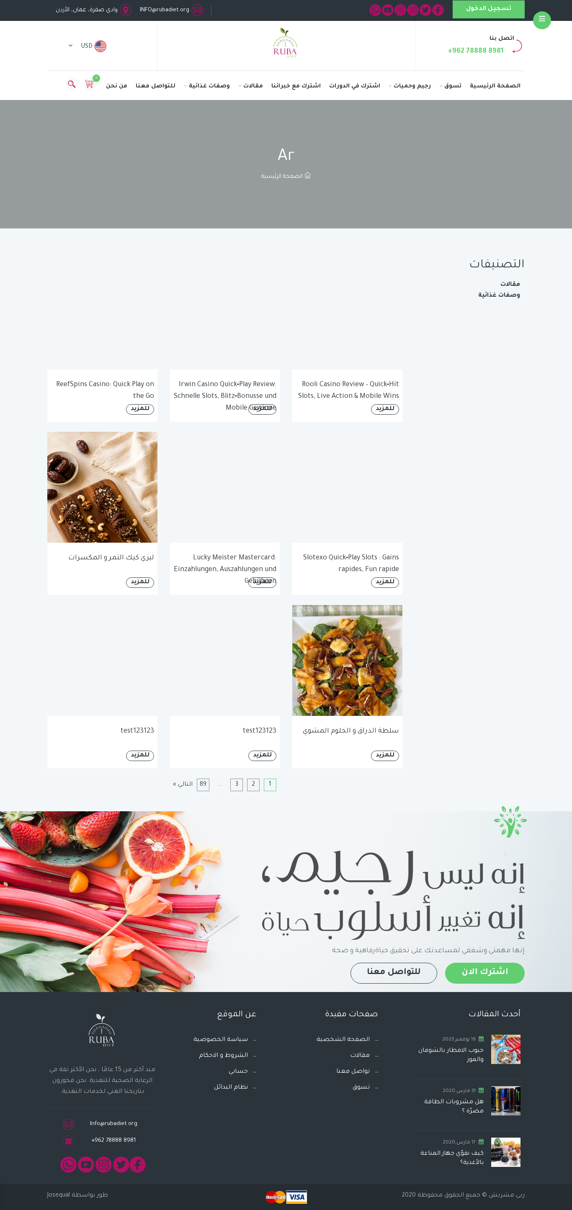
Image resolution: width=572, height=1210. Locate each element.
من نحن (116, 86)
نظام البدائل (231, 1087)
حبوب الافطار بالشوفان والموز (451, 1056)
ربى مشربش (506, 1195)
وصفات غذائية (209, 86)
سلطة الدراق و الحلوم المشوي (351, 731)
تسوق (452, 86)
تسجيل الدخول (488, 9)
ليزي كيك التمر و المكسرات (111, 558)
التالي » (183, 785)
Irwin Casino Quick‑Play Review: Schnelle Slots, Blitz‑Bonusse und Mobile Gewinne (225, 396)
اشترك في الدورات (354, 86)
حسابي (238, 1072)
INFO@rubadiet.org (164, 10)
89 (203, 785)
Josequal (58, 1195)
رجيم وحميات (412, 86)
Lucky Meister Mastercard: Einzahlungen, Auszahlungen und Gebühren (225, 569)
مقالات (253, 86)
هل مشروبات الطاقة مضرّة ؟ (454, 1107)
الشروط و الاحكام (223, 1056)
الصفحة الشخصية (343, 1040)
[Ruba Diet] (285, 44)
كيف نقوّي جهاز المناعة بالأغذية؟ (452, 1158)
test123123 (259, 731)
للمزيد (385, 409)
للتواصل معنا (155, 86)
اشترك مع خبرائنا (296, 86)
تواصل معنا (353, 1072)
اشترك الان (484, 972)
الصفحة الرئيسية (495, 86)
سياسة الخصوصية (220, 1040)
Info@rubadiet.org (113, 1124)
